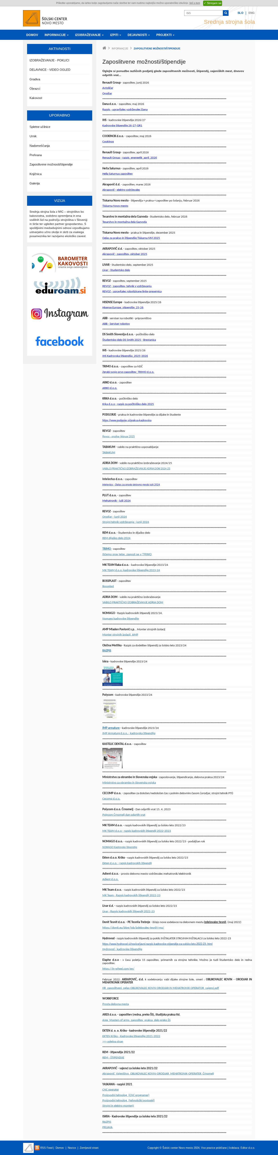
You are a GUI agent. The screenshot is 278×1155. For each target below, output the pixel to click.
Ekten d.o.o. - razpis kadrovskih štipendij (127, 863)
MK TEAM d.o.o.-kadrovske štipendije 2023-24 (131, 570)
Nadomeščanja (40, 145)
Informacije (56, 35)
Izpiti (114, 35)
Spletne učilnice (40, 126)
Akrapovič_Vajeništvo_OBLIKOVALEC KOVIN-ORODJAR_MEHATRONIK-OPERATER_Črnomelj (158, 1073)
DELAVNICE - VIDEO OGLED (50, 69)
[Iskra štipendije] (112, 675)
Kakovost (36, 98)
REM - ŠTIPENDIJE (113, 1057)
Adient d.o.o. (110, 879)
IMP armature (111, 728)
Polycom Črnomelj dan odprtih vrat (123, 814)
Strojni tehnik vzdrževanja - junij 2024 (125, 522)
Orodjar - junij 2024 (114, 516)
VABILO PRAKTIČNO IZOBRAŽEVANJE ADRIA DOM (132, 602)
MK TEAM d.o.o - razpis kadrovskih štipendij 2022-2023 (136, 831)
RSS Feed (46, 1147)
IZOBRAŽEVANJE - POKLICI (49, 60)
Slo (240, 12)
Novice (72, 1147)
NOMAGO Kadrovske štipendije (119, 847)
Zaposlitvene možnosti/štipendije (51, 164)
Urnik (33, 136)
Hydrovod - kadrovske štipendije (122, 949)
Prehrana (36, 155)
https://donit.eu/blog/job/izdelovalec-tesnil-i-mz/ (133, 927)
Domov (32, 35)
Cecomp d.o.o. (111, 798)
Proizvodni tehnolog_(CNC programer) (125, 1095)
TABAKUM (108, 452)
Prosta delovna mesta (115, 1004)
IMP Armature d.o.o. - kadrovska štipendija (128, 733)
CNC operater (110, 1089)
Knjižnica (36, 174)
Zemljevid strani (89, 1147)
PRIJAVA (107, 1127)
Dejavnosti (138, 35)
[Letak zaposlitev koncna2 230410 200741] (112, 758)
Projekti (164, 35)
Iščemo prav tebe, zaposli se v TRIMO (127, 554)
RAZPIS (106, 650)
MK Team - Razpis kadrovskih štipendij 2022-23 (131, 895)
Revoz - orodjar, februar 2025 (118, 436)
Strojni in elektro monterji (118, 1105)
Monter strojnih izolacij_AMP (120, 634)
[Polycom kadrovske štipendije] (109, 708)
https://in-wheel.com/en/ (118, 968)
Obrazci (35, 88)
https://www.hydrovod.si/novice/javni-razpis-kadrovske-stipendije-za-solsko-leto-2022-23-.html (157, 943)
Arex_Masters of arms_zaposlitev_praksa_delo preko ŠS (136, 1020)
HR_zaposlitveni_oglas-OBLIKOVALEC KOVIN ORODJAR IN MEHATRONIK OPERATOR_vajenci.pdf (160, 988)
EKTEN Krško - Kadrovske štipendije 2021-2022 (131, 1036)
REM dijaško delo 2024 (116, 538)
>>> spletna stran (112, 1041)
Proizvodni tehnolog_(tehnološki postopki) (128, 1100)
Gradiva (35, 79)
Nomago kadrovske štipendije (120, 618)
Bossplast (108, 586)
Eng (251, 12)
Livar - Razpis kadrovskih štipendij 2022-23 (128, 911)
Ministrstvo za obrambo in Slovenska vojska (129, 782)
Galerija (35, 183)
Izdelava (234, 1147)
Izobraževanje (88, 35)
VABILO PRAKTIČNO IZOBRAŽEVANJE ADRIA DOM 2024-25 (136, 468)
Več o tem (194, 3)
